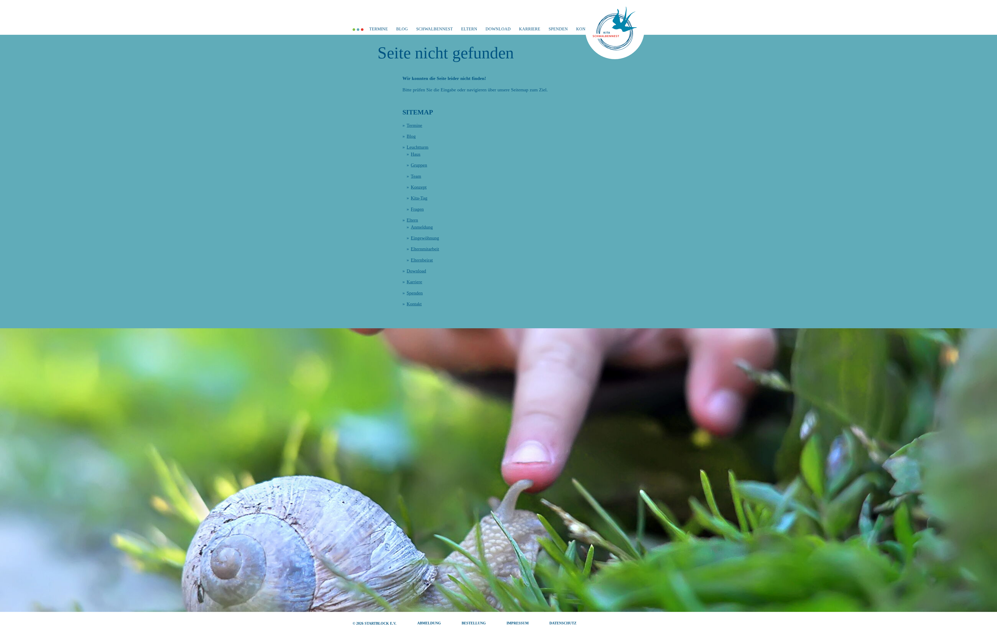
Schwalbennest (434, 29)
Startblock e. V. (354, 29)
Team (416, 176)
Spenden (558, 29)
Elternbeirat (422, 260)
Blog (402, 29)
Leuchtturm (417, 147)
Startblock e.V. (380, 623)
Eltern (469, 29)
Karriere (529, 29)
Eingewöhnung (425, 238)
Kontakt (414, 303)
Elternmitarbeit (425, 248)
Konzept (419, 187)
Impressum (518, 623)
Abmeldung (429, 623)
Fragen (417, 209)
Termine (378, 29)
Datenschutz (562, 623)
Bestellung (474, 623)
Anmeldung (422, 227)
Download (498, 29)
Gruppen (419, 165)
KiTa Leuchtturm (362, 29)
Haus (415, 154)
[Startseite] (615, 48)
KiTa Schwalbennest (358, 29)
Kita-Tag (419, 198)
